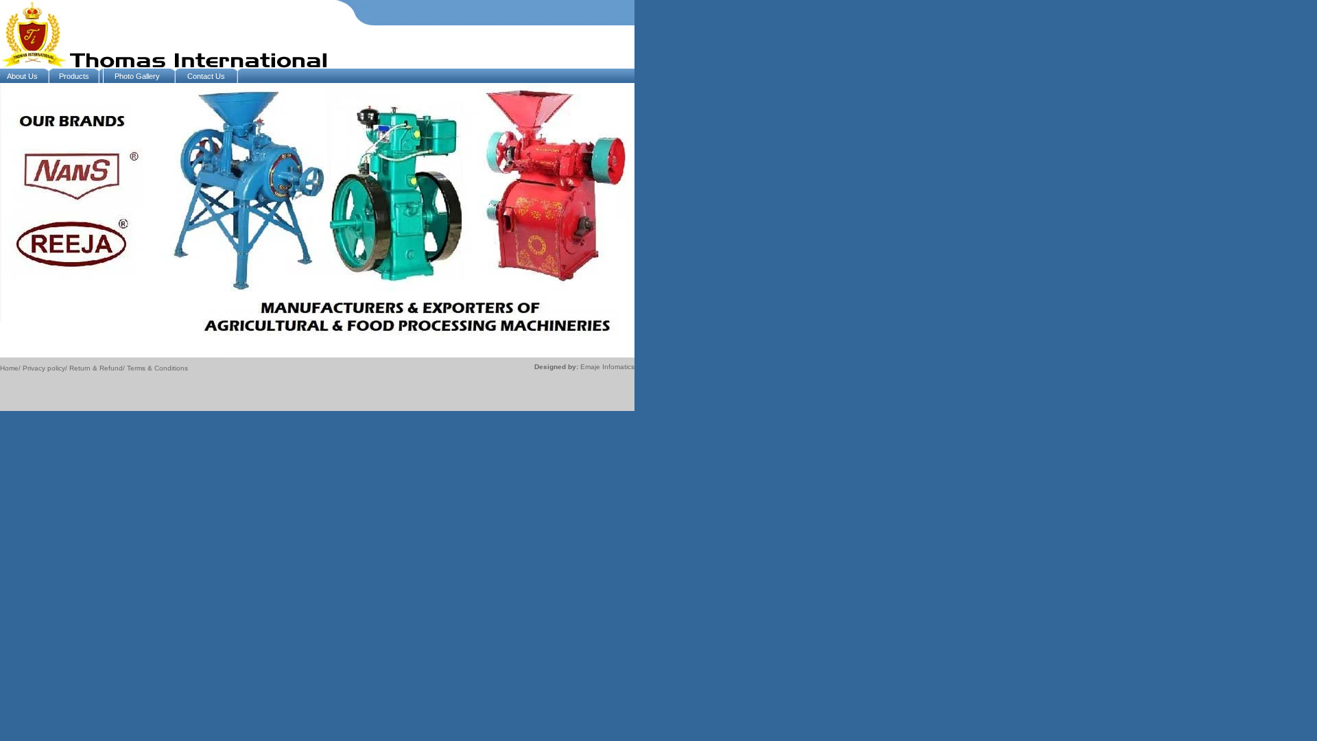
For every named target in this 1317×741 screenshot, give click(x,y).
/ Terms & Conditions (155, 368)
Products (74, 76)
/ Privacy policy (42, 368)
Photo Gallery (137, 76)
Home (9, 368)
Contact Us (206, 76)
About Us (22, 76)
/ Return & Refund (94, 368)
